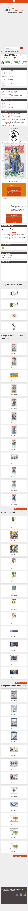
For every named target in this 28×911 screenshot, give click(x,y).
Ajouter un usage (14, 190)
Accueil (2, 51)
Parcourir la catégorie (20, 856)
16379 (10, 3)
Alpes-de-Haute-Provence (18, 122)
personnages (18, 116)
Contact (7, 889)
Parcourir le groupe (21, 509)
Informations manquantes (14, 192)
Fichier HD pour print (7, 257)
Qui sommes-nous (19, 889)
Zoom (14, 220)
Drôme (15, 125)
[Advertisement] (14, 29)
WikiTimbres (16, 892)
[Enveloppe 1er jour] (14, 304)
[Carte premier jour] (14, 326)
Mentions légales (5, 890)
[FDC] (14, 293)
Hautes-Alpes (5, 123)
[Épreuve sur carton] (14, 315)
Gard (10, 122)
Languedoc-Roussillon (14, 119)
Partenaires (12, 889)
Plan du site (12, 890)
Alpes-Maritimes (13, 123)
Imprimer (14, 222)
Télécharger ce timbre (8, 255)
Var (7, 125)
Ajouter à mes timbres (9, 247)
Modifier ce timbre (14, 188)
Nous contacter (14, 195)
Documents (14, 215)
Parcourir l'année (21, 682)
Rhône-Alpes (14, 121)
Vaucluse (10, 125)
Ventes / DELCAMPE (7, 229)
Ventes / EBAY (6, 228)
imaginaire (11, 116)
